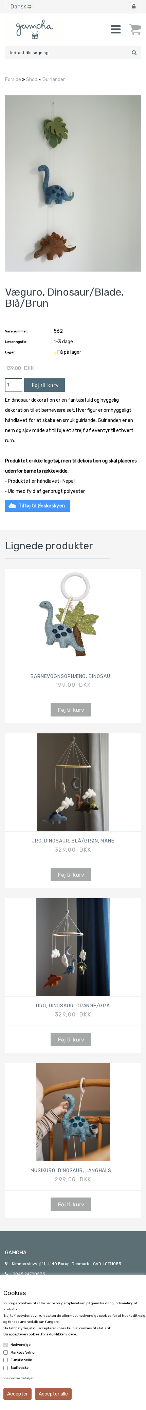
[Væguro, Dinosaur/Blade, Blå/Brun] (73, 183)
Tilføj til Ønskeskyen (42, 506)
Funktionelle (21, 1360)
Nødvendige (21, 1345)
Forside (13, 79)
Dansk (18, 6)
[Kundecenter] (134, 7)
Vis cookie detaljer (18, 1378)
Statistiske (20, 1368)
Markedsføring (23, 1353)
